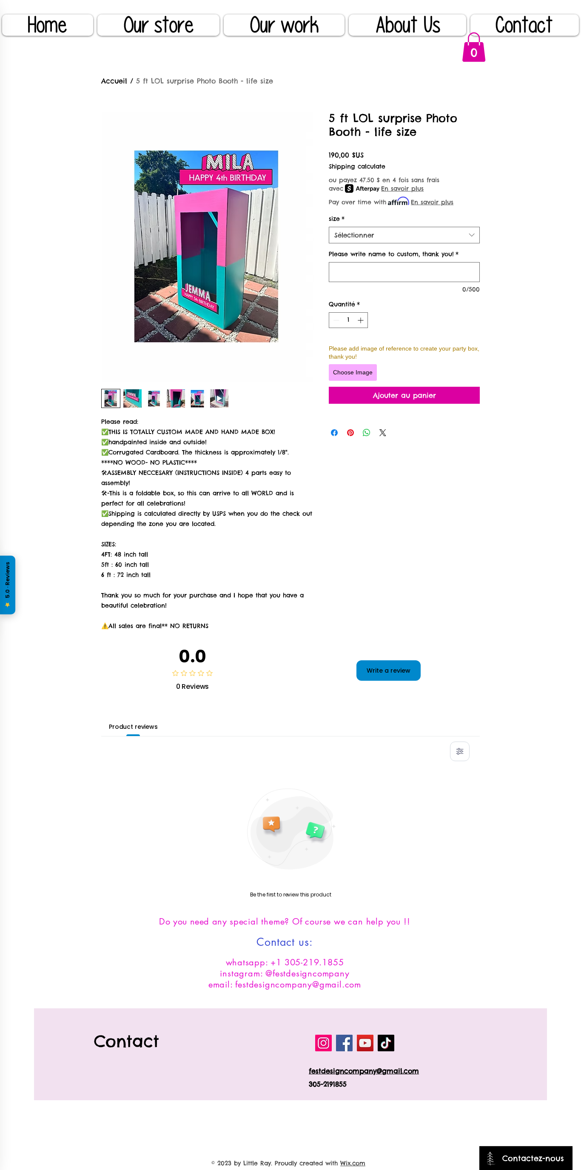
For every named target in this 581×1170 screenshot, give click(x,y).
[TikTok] (386, 1043)
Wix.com (352, 1163)
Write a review (388, 670)
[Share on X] (383, 433)
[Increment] (361, 320)
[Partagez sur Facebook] (334, 433)
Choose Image (353, 372)
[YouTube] (365, 1043)
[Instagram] (323, 1043)
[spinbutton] (348, 320)
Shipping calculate (357, 166)
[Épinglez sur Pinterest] (350, 433)
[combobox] (404, 235)
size (337, 219)
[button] (473, 47)
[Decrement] (335, 320)
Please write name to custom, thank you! (394, 254)
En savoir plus (402, 188)
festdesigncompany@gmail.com (364, 1071)
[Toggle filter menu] (460, 751)
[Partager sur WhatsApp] (367, 433)
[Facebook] (344, 1043)
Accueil (114, 81)
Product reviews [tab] (133, 726)
